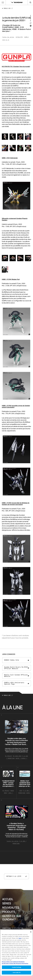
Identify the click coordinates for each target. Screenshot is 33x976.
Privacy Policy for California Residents (13, 961)
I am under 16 (16, 972)
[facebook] (30, 26)
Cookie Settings (16, 967)
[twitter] (30, 23)
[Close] (31, 932)
